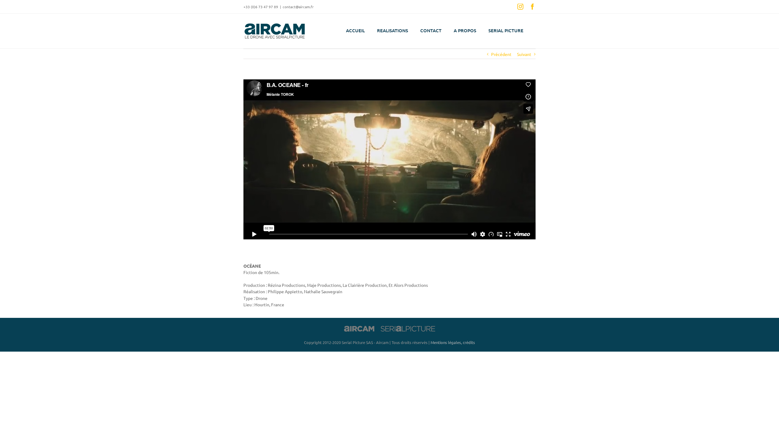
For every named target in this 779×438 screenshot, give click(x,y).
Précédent (501, 54)
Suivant (524, 54)
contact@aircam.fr (298, 6)
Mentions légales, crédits (453, 342)
